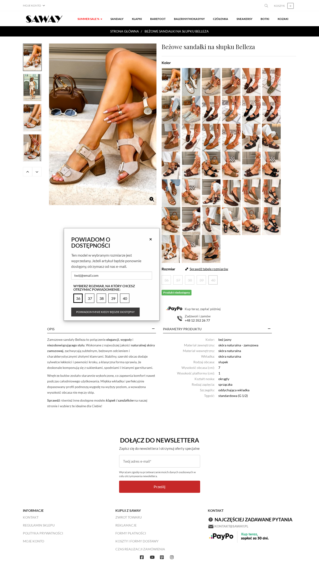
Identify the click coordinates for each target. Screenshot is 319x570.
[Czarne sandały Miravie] (231, 220)
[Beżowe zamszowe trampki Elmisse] (211, 81)
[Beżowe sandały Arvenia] (171, 248)
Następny (37, 171)
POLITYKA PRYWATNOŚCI (43, 533)
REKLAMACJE (126, 525)
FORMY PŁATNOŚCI (130, 533)
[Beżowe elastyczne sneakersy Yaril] (191, 81)
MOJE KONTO (33, 541)
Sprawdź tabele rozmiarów (209, 269)
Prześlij (159, 486)
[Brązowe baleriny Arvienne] (271, 109)
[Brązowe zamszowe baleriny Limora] (211, 109)
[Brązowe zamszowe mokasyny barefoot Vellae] (171, 137)
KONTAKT (31, 517)
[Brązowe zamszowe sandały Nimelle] (191, 220)
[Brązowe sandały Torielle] (271, 137)
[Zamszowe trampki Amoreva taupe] (171, 109)
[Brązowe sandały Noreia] (171, 220)
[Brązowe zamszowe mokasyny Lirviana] (251, 81)
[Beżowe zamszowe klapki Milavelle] (231, 165)
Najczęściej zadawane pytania (253, 519)
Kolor (166, 62)
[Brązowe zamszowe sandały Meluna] (191, 248)
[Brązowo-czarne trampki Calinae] (211, 248)
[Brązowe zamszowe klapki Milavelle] (251, 165)
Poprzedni (27, 171)
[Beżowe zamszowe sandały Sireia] (211, 220)
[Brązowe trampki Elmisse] (231, 81)
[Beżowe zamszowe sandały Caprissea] (191, 192)
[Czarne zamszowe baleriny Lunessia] (251, 109)
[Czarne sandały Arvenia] (271, 220)
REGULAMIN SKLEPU (39, 525)
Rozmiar (168, 269)
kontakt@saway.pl (231, 526)
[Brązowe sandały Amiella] (271, 192)
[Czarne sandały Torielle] (251, 137)
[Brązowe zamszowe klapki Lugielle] (191, 165)
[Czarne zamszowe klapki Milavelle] (271, 165)
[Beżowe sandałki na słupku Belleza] (102, 124)
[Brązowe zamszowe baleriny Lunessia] (231, 109)
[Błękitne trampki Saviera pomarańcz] (191, 109)
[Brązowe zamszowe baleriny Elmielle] (231, 192)
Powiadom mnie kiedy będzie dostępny (105, 312)
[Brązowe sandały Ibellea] (171, 192)
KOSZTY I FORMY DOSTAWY (137, 541)
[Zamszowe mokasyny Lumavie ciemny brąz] (191, 137)
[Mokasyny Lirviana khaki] (271, 81)
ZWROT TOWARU (128, 517)
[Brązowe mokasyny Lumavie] (211, 137)
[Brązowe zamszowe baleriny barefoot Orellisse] (231, 137)
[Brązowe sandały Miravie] (251, 220)
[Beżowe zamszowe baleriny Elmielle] (251, 192)
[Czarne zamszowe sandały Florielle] (211, 165)
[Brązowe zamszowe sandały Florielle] (171, 165)
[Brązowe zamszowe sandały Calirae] (211, 192)
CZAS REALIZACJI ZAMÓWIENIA (140, 549)
